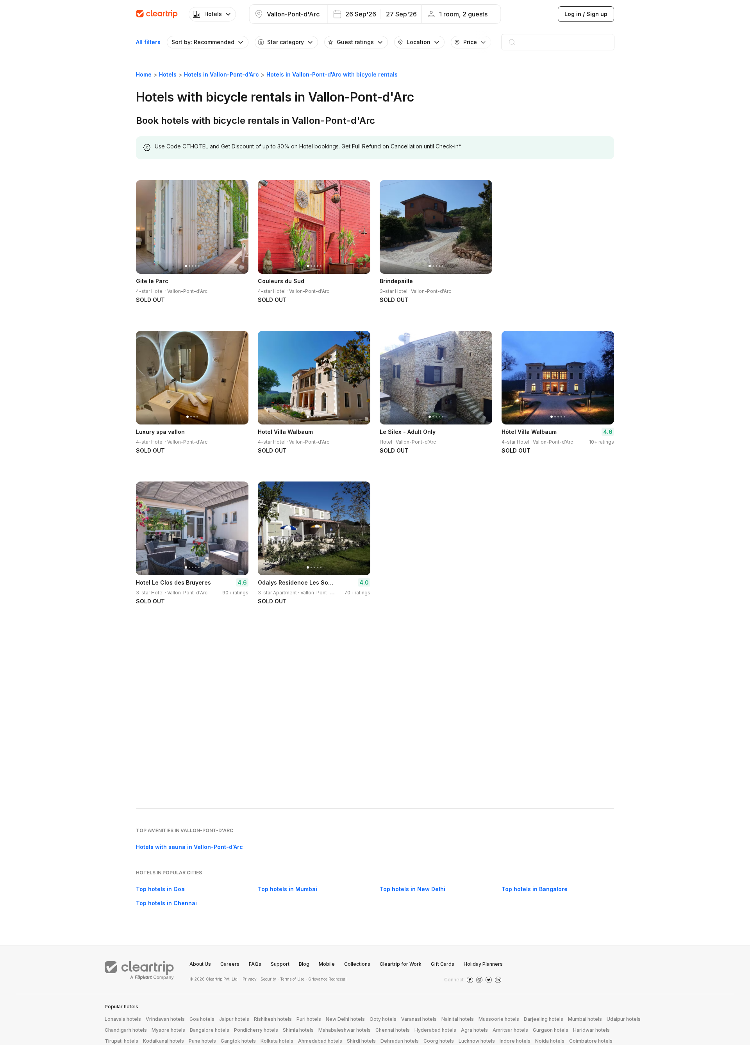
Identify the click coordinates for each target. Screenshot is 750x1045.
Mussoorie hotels (499, 1019)
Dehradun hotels (399, 1041)
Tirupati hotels (121, 1041)
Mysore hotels (168, 1030)
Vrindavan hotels (165, 1019)
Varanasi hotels (419, 1019)
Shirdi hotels (361, 1041)
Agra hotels (474, 1030)
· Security (267, 979)
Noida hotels (549, 1041)
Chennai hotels (392, 1030)
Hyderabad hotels (435, 1030)
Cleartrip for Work (400, 964)
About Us (200, 964)
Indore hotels (515, 1041)
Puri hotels (308, 1019)
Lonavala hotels (123, 1019)
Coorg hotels (438, 1041)
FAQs (255, 964)
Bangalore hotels (209, 1030)
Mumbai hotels (585, 1019)
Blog (304, 964)
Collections (357, 964)
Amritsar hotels (510, 1030)
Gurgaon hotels (550, 1030)
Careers (229, 964)
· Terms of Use (291, 979)
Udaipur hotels (624, 1019)
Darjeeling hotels (543, 1019)
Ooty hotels (383, 1019)
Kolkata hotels (277, 1041)
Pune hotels (202, 1041)
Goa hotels (201, 1019)
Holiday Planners (483, 964)
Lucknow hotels (477, 1041)
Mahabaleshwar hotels (344, 1030)
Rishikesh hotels (273, 1019)
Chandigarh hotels (126, 1030)
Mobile (327, 964)
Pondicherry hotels (256, 1030)
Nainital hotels (457, 1019)
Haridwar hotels (591, 1030)
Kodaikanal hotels (163, 1041)
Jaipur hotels (234, 1019)
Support (280, 964)
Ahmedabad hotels (320, 1041)
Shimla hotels (298, 1030)
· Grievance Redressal (326, 979)
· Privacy (248, 979)
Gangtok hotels (238, 1041)
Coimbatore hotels (590, 1041)
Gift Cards (442, 964)
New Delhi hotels (345, 1019)
